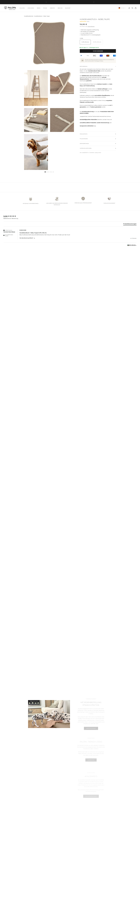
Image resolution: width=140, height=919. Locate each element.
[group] (11, 216)
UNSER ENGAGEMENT (91, 728)
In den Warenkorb (98, 51)
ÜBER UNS (60, 8)
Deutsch (123, 8)
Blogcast (67, 8)
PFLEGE (45, 8)
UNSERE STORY (91, 759)
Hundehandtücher (28, 16)
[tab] (45, 171)
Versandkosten (91, 26)
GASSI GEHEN (31, 8)
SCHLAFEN (22, 8)
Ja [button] (34, 238)
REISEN (38, 8)
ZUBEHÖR (52, 8)
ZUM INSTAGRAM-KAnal (91, 796)
